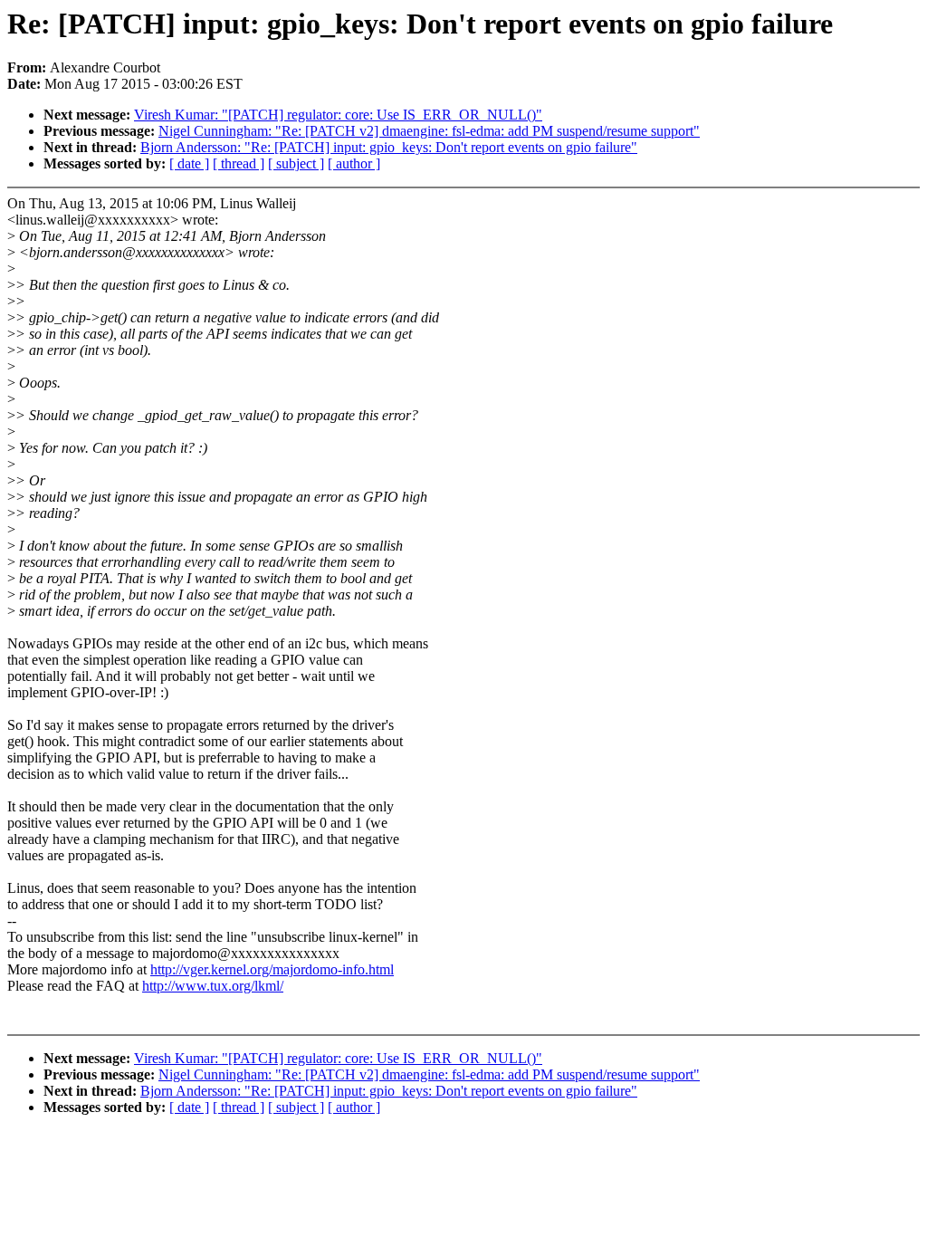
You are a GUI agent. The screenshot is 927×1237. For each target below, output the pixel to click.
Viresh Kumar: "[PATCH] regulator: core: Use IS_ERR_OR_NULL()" (338, 114)
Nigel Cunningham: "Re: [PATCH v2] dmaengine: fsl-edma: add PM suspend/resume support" (429, 131)
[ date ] (189, 163)
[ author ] (354, 163)
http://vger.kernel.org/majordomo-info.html (272, 969)
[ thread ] (238, 163)
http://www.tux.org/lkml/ (212, 985)
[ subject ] (296, 163)
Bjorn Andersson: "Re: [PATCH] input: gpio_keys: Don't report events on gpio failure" (388, 147)
